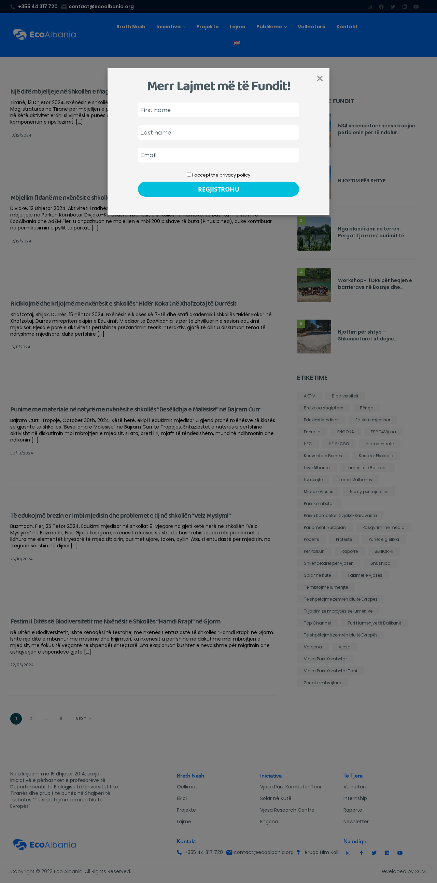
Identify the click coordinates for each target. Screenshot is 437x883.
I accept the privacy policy (220, 175)
